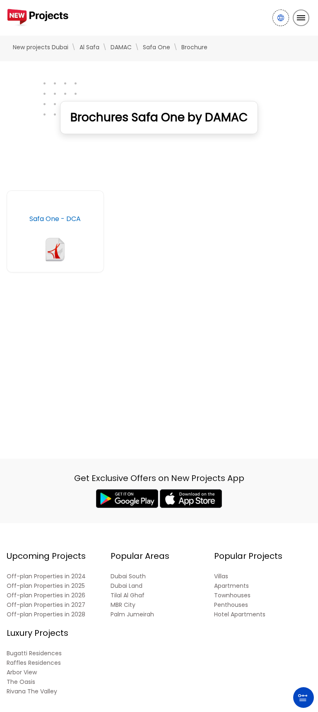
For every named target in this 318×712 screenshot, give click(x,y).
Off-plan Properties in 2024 (46, 576)
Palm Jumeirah (132, 614)
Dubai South (128, 576)
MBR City (123, 605)
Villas (221, 576)
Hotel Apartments (239, 614)
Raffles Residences (34, 663)
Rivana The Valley (32, 691)
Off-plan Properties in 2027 (46, 605)
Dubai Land (126, 586)
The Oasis (21, 682)
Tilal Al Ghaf (128, 595)
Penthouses (231, 605)
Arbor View (22, 672)
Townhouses (232, 595)
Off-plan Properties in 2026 (46, 595)
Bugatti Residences (34, 653)
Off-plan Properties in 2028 (46, 614)
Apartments (231, 586)
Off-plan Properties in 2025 (46, 586)
